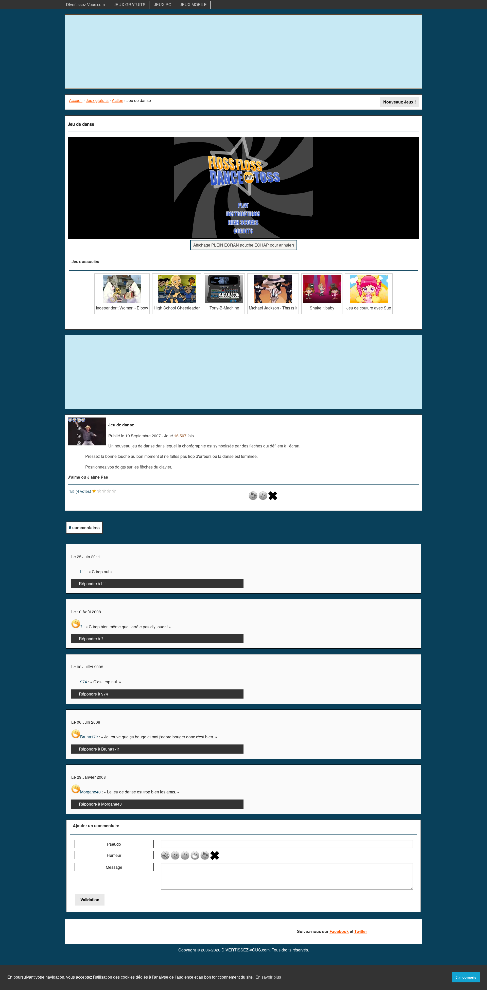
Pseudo (114, 844)
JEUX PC (162, 4)
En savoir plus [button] (268, 977)
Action (117, 100)
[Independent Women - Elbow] (122, 275)
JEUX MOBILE (193, 4)
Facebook (339, 931)
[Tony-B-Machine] (224, 275)
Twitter (360, 931)
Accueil (75, 100)
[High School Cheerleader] (176, 275)
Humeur (114, 855)
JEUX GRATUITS (130, 4)
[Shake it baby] (322, 275)
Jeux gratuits (97, 100)
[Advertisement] (243, 51)
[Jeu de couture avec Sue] (369, 275)
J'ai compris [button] (466, 977)
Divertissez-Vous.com (85, 4)
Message (114, 867)
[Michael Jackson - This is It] (273, 275)
